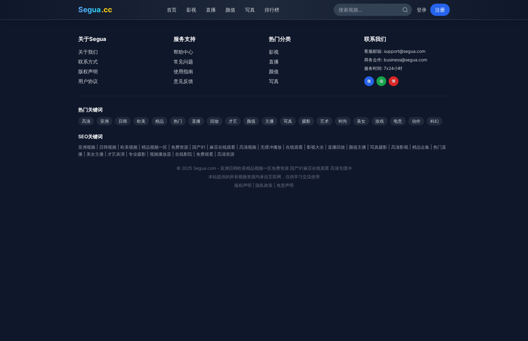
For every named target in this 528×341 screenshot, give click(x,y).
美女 (361, 121)
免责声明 (285, 185)
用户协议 (88, 81)
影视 (193, 10)
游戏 (379, 121)
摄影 (306, 121)
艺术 (324, 121)
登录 (422, 10)
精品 (159, 121)
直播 (212, 10)
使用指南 (183, 71)
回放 (214, 121)
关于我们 (88, 52)
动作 (416, 121)
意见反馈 (183, 81)
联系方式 (88, 62)
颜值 (232, 10)
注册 (440, 10)
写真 (251, 10)
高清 (86, 121)
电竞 (398, 121)
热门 (178, 121)
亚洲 (104, 121)
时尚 (343, 121)
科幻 (434, 121)
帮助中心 (183, 52)
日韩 (123, 121)
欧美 (141, 121)
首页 (173, 10)
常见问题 (183, 62)
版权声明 (88, 71)
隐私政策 (264, 185)
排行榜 (273, 10)
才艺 (233, 121)
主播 (269, 121)
